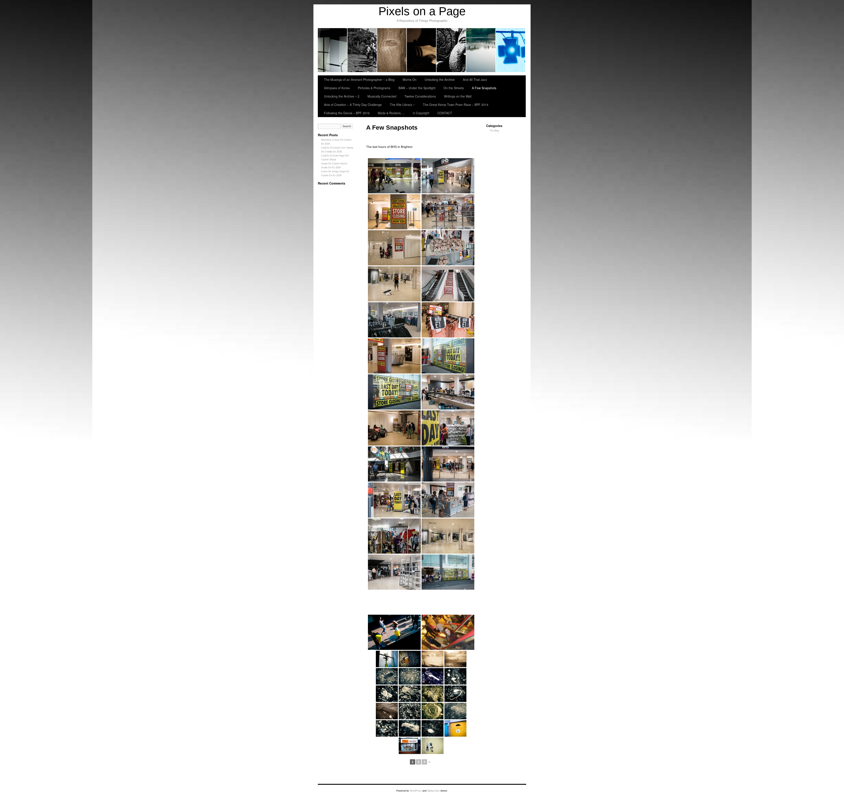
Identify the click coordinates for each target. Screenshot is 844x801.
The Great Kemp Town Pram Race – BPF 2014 (455, 104)
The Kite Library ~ (402, 104)
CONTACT (444, 113)
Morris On (362, 50)
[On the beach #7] (387, 711)
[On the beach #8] (455, 693)
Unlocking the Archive (392, 50)
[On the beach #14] (410, 676)
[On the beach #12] (455, 676)
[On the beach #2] (410, 728)
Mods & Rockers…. (391, 113)
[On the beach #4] (455, 711)
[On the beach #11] (387, 693)
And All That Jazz (422, 50)
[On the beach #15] (387, 676)
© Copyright (421, 113)
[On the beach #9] (433, 693)
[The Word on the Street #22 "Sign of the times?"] (455, 728)
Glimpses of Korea (451, 50)
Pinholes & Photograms (481, 50)
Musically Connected (381, 96)
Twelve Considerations (420, 96)
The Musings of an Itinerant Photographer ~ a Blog (332, 50)
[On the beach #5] (433, 711)
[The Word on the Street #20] (433, 746)
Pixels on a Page (422, 11)
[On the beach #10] (410, 693)
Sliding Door (433, 790)
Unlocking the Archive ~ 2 (341, 96)
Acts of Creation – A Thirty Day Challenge (353, 104)
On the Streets (454, 88)
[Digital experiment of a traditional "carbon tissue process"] (455, 659)
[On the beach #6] (410, 711)
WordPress (416, 790)
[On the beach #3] (387, 728)
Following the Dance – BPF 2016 (347, 113)
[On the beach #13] (433, 676)
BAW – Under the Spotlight (510, 50)
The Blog (494, 130)
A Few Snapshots (484, 88)
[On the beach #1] (433, 728)
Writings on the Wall (457, 96)
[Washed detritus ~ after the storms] (410, 659)
